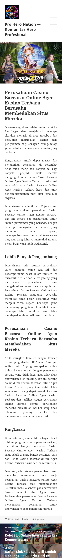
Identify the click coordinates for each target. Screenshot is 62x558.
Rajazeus (39, 519)
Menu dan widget (53, 24)
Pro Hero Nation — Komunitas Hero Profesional (23, 29)
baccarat (23, 235)
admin (27, 519)
